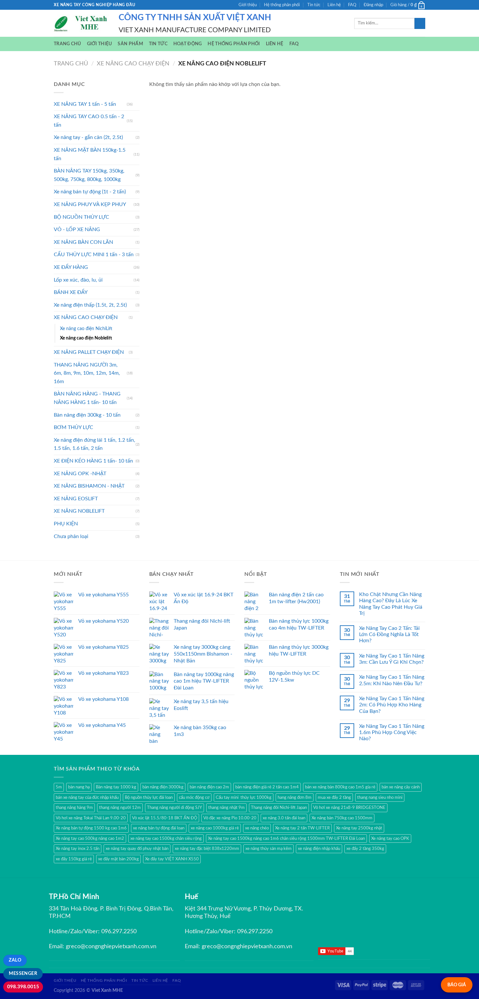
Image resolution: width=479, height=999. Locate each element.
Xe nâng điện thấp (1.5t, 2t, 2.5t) (90, 305)
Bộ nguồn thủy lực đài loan (149, 797)
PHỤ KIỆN (66, 523)
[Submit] (419, 23)
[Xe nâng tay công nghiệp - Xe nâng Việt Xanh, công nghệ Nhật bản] (81, 23)
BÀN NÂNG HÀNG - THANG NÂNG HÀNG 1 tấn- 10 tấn (87, 398)
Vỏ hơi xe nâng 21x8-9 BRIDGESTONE (349, 808)
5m (59, 787)
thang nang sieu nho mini (379, 797)
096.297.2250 (119, 932)
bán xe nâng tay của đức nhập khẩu (87, 797)
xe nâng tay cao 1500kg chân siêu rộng (166, 838)
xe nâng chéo (257, 828)
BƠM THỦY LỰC (73, 427)
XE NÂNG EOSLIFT (76, 498)
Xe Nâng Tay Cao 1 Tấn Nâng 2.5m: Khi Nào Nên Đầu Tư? (391, 680)
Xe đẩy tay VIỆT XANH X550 (172, 859)
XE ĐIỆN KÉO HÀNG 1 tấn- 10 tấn (93, 461)
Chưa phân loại (71, 536)
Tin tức (313, 5)
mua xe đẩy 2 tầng (334, 797)
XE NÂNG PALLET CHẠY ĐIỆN (89, 352)
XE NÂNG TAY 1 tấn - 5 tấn (85, 104)
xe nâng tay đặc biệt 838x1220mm (207, 849)
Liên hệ (334, 5)
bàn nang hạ (79, 787)
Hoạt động (187, 43)
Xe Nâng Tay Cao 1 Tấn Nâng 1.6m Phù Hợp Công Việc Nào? (391, 732)
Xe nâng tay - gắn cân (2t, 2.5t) (88, 137)
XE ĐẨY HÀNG (71, 267)
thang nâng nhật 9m (226, 808)
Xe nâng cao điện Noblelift (86, 338)
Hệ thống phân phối (282, 5)
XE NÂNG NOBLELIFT (79, 511)
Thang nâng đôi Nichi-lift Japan (279, 808)
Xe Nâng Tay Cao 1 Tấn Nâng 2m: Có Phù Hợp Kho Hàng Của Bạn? (391, 705)
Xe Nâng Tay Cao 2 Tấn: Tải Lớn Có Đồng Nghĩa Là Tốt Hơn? (389, 634)
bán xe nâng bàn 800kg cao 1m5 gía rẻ (340, 787)
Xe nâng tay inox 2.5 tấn (77, 849)
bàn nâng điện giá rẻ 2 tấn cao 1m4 (267, 787)
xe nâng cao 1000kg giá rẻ (215, 828)
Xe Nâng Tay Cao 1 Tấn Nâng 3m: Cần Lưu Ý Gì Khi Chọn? (391, 659)
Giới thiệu (248, 5)
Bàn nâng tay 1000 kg (116, 787)
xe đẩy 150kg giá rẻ (74, 859)
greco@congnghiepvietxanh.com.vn (111, 947)
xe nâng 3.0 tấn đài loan (284, 818)
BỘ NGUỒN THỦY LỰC (81, 217)
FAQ (352, 5)
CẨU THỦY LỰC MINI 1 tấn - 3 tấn (94, 254)
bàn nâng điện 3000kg (162, 787)
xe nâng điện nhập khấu (319, 849)
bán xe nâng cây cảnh (401, 787)
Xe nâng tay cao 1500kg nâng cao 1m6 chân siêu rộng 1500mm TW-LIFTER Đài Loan (286, 838)
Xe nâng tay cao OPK (390, 838)
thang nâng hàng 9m (74, 808)
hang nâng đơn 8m (295, 797)
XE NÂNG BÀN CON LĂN (83, 242)
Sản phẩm (130, 43)
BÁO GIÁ (456, 984)
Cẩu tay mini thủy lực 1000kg (243, 797)
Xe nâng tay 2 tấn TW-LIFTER (302, 828)
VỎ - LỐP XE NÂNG (77, 229)
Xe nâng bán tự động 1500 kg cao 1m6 (91, 828)
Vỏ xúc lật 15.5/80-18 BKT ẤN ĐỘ (164, 818)
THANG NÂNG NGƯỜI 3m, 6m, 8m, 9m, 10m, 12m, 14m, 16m (87, 373)
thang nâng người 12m (120, 808)
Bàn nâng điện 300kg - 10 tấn (87, 415)
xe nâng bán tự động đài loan (158, 828)
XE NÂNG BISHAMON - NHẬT (89, 486)
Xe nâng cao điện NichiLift (86, 328)
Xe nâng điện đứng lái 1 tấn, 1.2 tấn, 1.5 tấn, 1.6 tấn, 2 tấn (94, 444)
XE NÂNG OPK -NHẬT (80, 473)
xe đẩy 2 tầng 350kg (365, 849)
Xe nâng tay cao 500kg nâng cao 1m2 (90, 838)
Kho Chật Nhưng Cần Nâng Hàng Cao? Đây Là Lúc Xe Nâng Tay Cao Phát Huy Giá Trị (390, 604)
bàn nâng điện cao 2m (209, 787)
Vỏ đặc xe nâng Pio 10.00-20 (229, 818)
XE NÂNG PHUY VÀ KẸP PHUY (90, 204)
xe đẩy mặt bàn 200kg (118, 859)
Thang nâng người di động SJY (174, 808)
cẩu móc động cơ (194, 797)
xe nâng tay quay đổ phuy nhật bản (137, 849)
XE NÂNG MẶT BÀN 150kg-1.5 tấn (89, 154)
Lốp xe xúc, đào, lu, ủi (78, 280)
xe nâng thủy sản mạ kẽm (268, 849)
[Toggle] (136, 104)
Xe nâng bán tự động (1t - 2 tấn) (90, 191)
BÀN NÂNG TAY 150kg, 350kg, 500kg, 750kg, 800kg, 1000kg (89, 175)
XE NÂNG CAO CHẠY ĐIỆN (133, 64)
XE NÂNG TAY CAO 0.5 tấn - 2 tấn (89, 121)
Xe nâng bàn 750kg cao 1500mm (342, 818)
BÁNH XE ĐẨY (71, 292)
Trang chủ (67, 43)
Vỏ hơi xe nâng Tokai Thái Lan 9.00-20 (91, 818)
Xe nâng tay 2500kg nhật (359, 828)
